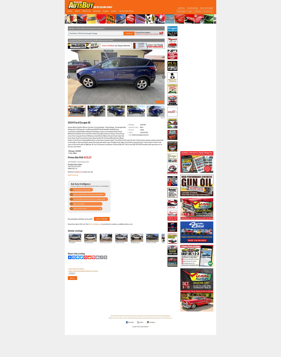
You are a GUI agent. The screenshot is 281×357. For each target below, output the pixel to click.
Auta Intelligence (95, 224)
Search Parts (140, 315)
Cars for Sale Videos (126, 11)
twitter (141, 322)
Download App (192, 8)
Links (164, 318)
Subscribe (96, 11)
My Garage (181, 11)
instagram (152, 322)
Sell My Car (86, 11)
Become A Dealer (206, 8)
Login (190, 11)
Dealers (106, 11)
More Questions (79, 204)
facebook (131, 322)
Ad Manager (135, 318)
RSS (109, 318)
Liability (148, 318)
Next (164, 77)
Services (146, 315)
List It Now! (101, 219)
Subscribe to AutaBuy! (76, 269)
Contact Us (208, 11)
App (155, 318)
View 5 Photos (159, 102)
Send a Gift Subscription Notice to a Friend (83, 271)
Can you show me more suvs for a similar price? (89, 199)
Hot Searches (169, 318)
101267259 (144, 132)
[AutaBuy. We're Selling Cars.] (90, 5)
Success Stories (124, 318)
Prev (68, 77)
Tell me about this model (81, 190)
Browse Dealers (125, 315)
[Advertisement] (196, 40)
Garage (130, 318)
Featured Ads (117, 315)
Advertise (113, 318)
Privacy (152, 318)
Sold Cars (181, 8)
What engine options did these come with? (88, 194)
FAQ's (169, 315)
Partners (198, 11)
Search (77, 11)
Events (113, 11)
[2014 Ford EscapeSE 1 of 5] (116, 77)
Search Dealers (133, 315)
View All (163, 117)
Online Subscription (162, 315)
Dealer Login (142, 318)
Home (70, 11)
